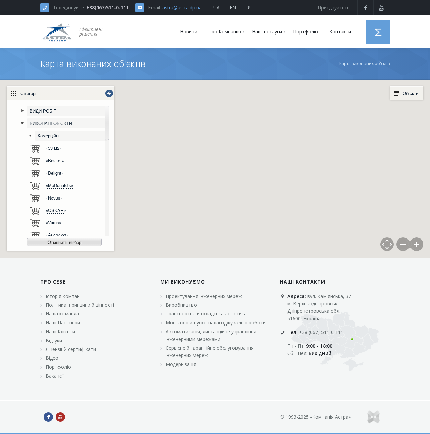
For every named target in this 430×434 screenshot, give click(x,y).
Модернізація (181, 364)
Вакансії (55, 376)
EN (233, 7)
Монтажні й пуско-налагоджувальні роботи (216, 322)
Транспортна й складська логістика (206, 313)
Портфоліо (58, 367)
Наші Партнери (63, 322)
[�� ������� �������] (56, 31)
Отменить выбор (64, 242)
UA (216, 7)
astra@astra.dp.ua (182, 7)
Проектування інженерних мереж (204, 296)
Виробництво (181, 305)
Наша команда (62, 313)
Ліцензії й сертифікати (71, 349)
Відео (52, 358)
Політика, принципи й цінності (80, 305)
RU (249, 7)
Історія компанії (64, 296)
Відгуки (54, 340)
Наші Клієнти (60, 331)
